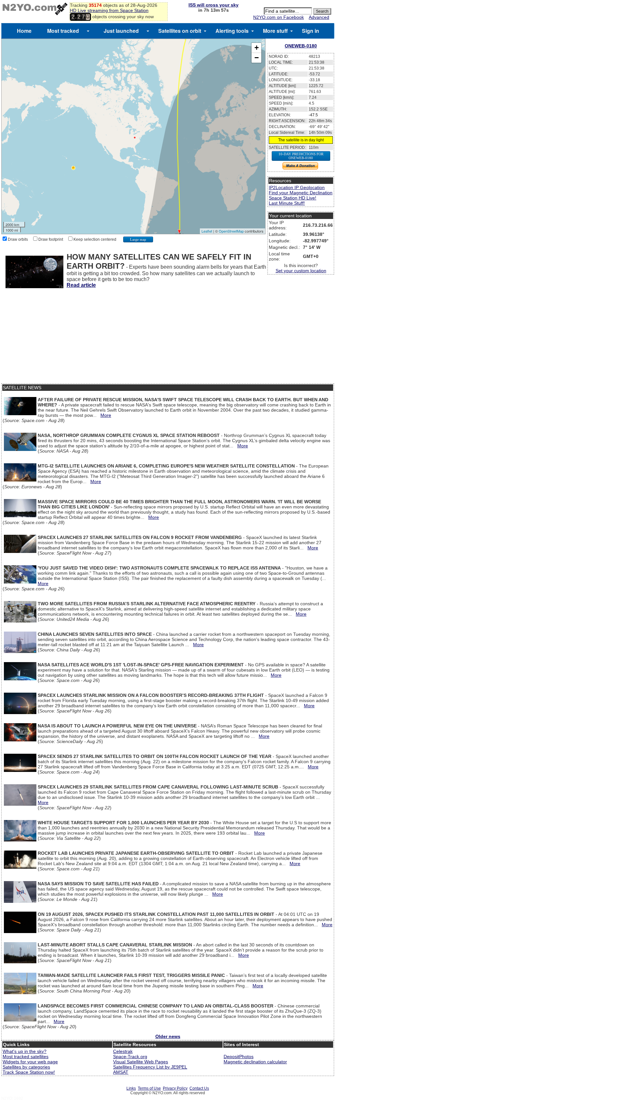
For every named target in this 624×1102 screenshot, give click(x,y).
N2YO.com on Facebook (278, 17)
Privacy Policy (175, 1088)
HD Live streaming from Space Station (109, 10)
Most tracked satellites (25, 1056)
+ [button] (256, 48)
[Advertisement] (167, 337)
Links (131, 1088)
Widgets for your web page (30, 1061)
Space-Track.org (130, 1056)
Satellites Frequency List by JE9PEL (150, 1067)
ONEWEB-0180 (301, 45)
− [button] (256, 58)
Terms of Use (149, 1088)
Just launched (121, 30)
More (105, 415)
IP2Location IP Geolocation (297, 187)
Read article (81, 285)
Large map (138, 239)
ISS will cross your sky (213, 4)
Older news (167, 1036)
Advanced (319, 17)
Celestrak (123, 1051)
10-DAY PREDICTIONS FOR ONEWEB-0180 (301, 156)
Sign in (310, 30)
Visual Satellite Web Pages (140, 1061)
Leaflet (207, 231)
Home (24, 30)
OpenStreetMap (231, 231)
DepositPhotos (239, 1056)
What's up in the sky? (24, 1051)
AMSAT (120, 1072)
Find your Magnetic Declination (300, 192)
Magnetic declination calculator (255, 1061)
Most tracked (63, 30)
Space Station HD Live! (292, 197)
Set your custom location (301, 270)
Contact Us (199, 1088)
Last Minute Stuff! (287, 203)
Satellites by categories (26, 1067)
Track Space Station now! (29, 1072)
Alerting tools (232, 30)
